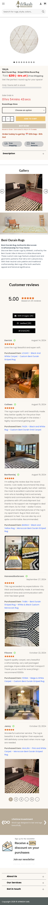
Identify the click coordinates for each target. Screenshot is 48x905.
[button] (3, 4)
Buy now (24, 126)
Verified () (25, 323)
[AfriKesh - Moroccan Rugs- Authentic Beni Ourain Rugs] (24, 4)
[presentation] (2, 191)
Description (9, 153)
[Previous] (6, 39)
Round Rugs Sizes (10, 104)
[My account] (41, 3)
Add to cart (30, 118)
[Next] (42, 39)
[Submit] (43, 11)
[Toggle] (43, 153)
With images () (25, 315)
